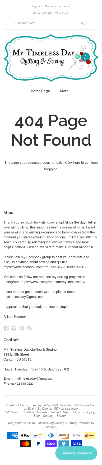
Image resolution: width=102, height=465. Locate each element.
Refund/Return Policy (65, 412)
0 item (42, 13)
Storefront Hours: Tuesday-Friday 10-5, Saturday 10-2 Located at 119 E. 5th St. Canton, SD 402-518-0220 (49, 407)
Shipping (89, 412)
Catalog (48, 415)
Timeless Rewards (34, 412)
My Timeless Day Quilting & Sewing (54, 423)
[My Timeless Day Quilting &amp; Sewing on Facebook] (6, 328)
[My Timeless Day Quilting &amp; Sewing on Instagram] (14, 328)
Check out (62, 13)
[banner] (51, 58)
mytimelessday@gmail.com (35, 378)
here (76, 162)
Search (61, 415)
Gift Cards (12, 412)
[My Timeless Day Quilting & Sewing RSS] (29, 328)
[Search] (82, 22)
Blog (36, 415)
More (64, 91)
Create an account (57, 6)
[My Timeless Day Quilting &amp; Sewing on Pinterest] (21, 328)
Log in (36, 6)
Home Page (40, 91)
